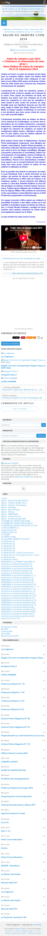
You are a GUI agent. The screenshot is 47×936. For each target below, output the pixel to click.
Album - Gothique (8, 507)
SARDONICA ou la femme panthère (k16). (18, 602)
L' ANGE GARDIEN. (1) (10, 527)
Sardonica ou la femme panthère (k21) (17, 614)
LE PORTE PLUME (8, 537)
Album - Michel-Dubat (10, 509)
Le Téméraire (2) (8, 543)
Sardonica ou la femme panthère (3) (16, 566)
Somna (4, 848)
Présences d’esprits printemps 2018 (17, 788)
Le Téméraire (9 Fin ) (9, 559)
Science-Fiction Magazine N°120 (15, 718)
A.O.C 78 (4, 822)
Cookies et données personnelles (15, 933)
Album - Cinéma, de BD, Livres (14, 503)
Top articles (9, 931)
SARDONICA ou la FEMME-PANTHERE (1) (18, 561)
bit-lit (31, 32)
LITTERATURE (17, 29)
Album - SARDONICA (9, 514)
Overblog (37, 924)
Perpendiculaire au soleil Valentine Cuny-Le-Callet (23, 735)
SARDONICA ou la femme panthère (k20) (18, 611)
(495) (10, 636)
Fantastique (10, 32)
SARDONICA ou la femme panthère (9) (17, 582)
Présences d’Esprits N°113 (12, 709)
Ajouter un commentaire (20, 409)
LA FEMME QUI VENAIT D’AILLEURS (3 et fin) (19, 525)
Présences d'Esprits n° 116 (12, 692)
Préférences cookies (34, 933)
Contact (17, 931)
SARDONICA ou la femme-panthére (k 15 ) (19, 600)
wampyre (39, 32)
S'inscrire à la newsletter (10, 344)
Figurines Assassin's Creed (13, 813)
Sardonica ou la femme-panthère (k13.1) (18, 593)
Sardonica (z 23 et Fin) (10, 618)
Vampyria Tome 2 (9, 666)
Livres (26, 29)
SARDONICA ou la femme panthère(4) (17, 568)
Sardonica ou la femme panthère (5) (16, 571)
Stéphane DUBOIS (22, 477)
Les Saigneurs (7, 649)
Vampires (7, 29)
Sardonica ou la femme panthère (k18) (17, 607)
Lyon (31, 29)
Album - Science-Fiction (11, 516)
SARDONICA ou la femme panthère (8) (17, 580)
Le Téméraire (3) (8, 546)
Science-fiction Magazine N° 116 (15, 744)
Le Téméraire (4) (8, 548)
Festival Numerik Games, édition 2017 (18, 805)
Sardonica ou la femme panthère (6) (16, 573)
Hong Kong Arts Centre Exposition (16, 796)
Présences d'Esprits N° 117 (13, 684)
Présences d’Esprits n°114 (12, 701)
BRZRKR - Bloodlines (10, 865)
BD (26, 32)
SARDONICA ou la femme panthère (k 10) (18, 584)
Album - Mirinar (7, 512)
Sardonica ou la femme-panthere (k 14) (18, 598)
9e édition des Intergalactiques (15, 778)
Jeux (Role (39, 29)
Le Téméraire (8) (8, 557)
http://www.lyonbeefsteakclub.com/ (27, 273)
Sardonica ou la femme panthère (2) (16, 564)
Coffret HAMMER (8, 674)
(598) (4, 629)
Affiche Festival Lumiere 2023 (14, 753)
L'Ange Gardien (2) (9, 530)
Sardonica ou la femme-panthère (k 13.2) (18, 595)
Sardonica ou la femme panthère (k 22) (17, 616)
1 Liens (4, 498)
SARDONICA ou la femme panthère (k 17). (18, 605)
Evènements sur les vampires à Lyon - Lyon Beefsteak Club (23, 258)
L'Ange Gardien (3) (9, 532)
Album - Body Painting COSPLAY (14, 500)
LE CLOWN (5, 534)
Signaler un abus (27, 931)
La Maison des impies (11, 874)
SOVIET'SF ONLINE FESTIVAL (13, 770)
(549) (6, 631)
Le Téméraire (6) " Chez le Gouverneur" (17, 552)
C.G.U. (38, 931)
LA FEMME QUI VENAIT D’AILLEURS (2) (17, 523)
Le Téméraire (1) (8, 541)
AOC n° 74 (5, 831)
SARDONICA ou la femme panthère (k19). (18, 609)
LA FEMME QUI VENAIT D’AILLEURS (15, 521)
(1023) (9, 627)
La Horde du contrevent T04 (13, 917)
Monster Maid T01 (9, 882)
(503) (5, 633)
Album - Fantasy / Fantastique (14, 505)
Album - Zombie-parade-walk (13, 518)
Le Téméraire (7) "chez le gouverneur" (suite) (20, 555)
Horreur (20, 32)
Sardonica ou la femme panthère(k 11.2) (18, 589)
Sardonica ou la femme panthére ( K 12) (18, 591)
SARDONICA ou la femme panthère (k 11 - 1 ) (20, 586)
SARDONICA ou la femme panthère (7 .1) (18, 575)
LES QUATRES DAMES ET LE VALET (15, 539)
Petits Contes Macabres (11, 839)
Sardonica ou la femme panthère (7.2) (17, 577)
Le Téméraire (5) (8, 550)
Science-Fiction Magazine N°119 (15, 727)
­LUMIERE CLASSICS (9, 761)
